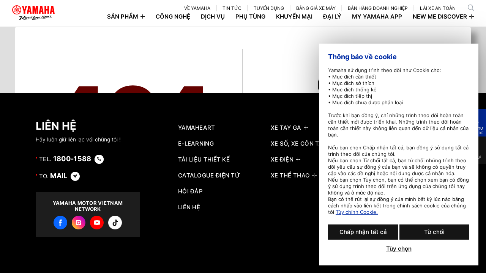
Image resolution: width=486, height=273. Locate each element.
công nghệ (173, 16)
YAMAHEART (196, 127)
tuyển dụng (269, 8)
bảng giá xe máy (316, 8)
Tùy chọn (399, 248)
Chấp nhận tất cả (363, 231)
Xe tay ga (286, 127)
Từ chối (434, 231)
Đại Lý (332, 16)
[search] (471, 8)
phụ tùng (250, 16)
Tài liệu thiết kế (204, 159)
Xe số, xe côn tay (299, 143)
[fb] (60, 222)
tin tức (231, 8)
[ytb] (97, 222)
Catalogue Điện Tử (209, 175)
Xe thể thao (290, 175)
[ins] (78, 222)
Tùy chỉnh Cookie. (357, 212)
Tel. (65, 159)
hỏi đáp (190, 191)
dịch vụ (213, 16)
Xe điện (282, 159)
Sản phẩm (122, 16)
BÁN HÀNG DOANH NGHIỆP (378, 8)
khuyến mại (294, 16)
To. (53, 176)
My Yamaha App (377, 16)
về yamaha (197, 8)
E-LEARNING (196, 143)
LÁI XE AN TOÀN (438, 8)
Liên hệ (189, 207)
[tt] (115, 222)
